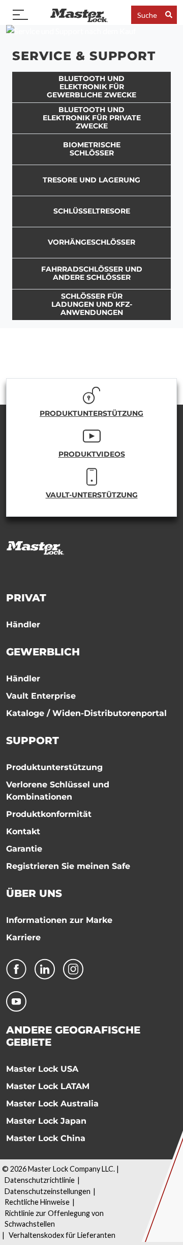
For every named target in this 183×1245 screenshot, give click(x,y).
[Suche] (168, 14)
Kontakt (23, 831)
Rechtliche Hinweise (37, 1202)
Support (32, 740)
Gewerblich (43, 652)
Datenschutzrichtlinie (40, 1180)
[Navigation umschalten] (20, 15)
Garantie (24, 849)
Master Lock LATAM (47, 1086)
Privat (26, 598)
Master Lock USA (42, 1069)
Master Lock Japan (46, 1121)
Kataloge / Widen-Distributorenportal (86, 713)
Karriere (23, 937)
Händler (23, 624)
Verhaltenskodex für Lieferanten (62, 1235)
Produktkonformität (49, 814)
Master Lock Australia (52, 1103)
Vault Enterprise (41, 696)
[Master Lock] (79, 14)
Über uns (34, 893)
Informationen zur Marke (59, 920)
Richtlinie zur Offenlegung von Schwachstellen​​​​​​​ (54, 1219)
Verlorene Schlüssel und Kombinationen (57, 791)
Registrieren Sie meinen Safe (68, 866)
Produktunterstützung (54, 767)
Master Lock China (45, 1138)
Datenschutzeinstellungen (47, 1191)
